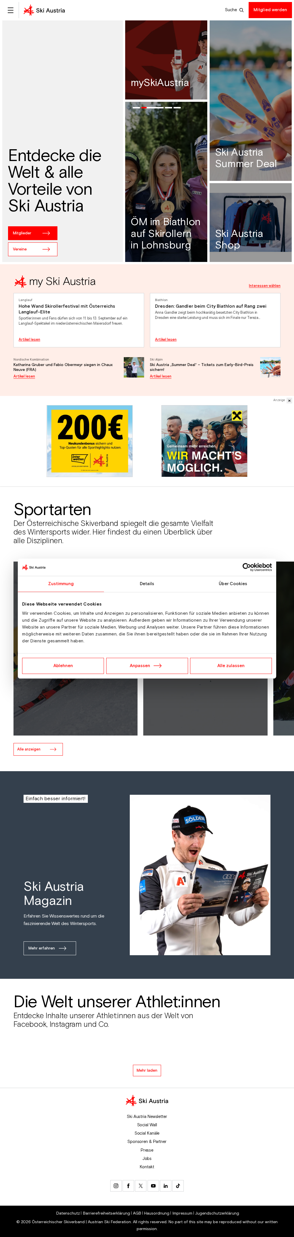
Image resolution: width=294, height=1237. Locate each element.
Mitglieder (22, 233)
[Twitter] (140, 1186)
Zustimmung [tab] (61, 584)
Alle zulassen (231, 665)
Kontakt (147, 1167)
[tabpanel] (147, 327)
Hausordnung (156, 1213)
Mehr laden (147, 1070)
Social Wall (147, 1125)
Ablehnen (63, 665)
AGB (137, 1213)
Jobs (147, 1158)
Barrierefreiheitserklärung (106, 1213)
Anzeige (279, 400)
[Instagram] (116, 1186)
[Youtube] (153, 1186)
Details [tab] (147, 584)
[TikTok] (178, 1186)
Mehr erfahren (41, 948)
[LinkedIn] (165, 1186)
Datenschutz (68, 1213)
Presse (147, 1150)
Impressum (182, 1213)
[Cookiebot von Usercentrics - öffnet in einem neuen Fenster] (247, 567)
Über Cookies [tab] (233, 584)
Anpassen (140, 665)
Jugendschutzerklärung (217, 1213)
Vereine (20, 249)
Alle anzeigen (28, 749)
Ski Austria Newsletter (147, 1116)
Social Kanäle (147, 1133)
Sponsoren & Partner (147, 1141)
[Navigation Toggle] (10, 10)
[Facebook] (128, 1186)
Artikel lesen (29, 340)
